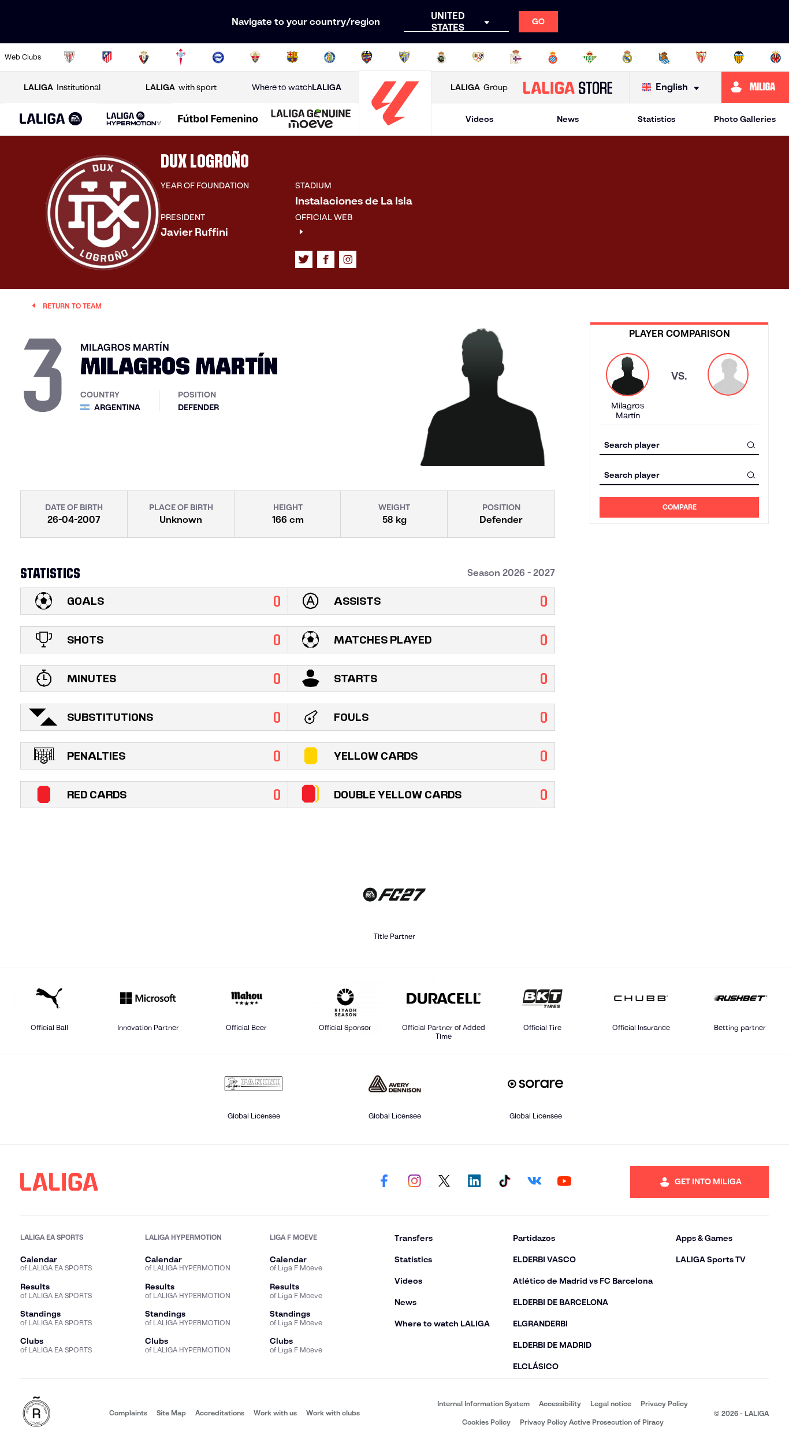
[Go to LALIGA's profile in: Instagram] (347, 259)
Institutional (62, 87)
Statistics (656, 119)
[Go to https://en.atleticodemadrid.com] (107, 57)
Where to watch (296, 87)
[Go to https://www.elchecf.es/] (255, 57)
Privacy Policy (664, 1403)
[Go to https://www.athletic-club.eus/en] (69, 57)
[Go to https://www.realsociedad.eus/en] (664, 57)
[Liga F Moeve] (218, 119)
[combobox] (679, 444)
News (568, 119)
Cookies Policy (486, 1422)
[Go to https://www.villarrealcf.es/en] (775, 57)
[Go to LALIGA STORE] (567, 87)
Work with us (275, 1413)
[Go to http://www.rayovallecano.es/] (478, 57)
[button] (51, 119)
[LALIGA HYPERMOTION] (134, 119)
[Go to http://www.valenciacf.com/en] (738, 57)
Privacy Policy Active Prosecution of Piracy (592, 1422)
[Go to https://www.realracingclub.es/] (441, 57)
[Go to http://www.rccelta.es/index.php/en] (180, 57)
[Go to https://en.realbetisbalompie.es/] (589, 57)
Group (479, 87)
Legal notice (610, 1403)
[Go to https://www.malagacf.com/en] (404, 57)
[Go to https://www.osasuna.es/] (143, 57)
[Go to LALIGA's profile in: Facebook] (384, 1182)
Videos (479, 119)
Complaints (128, 1413)
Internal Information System (483, 1403)
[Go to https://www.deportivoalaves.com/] (218, 57)
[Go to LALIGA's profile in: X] (303, 259)
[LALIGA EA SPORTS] (51, 119)
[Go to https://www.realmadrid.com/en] (627, 57)
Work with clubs (333, 1413)
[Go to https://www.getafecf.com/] (329, 57)
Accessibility (560, 1403)
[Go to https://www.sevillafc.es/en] (701, 57)
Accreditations (219, 1413)
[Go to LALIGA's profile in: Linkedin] (474, 1182)
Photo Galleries (745, 119)
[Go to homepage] (395, 130)
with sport (181, 87)
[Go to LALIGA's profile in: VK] (534, 1182)
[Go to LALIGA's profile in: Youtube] (564, 1182)
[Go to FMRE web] (36, 1412)
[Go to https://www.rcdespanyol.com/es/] (552, 57)
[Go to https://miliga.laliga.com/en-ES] (755, 87)
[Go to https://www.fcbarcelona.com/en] (292, 57)
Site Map (171, 1413)
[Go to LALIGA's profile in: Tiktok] (504, 1182)
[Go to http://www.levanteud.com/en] (366, 57)
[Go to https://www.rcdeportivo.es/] (515, 57)
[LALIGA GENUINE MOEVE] (311, 119)
